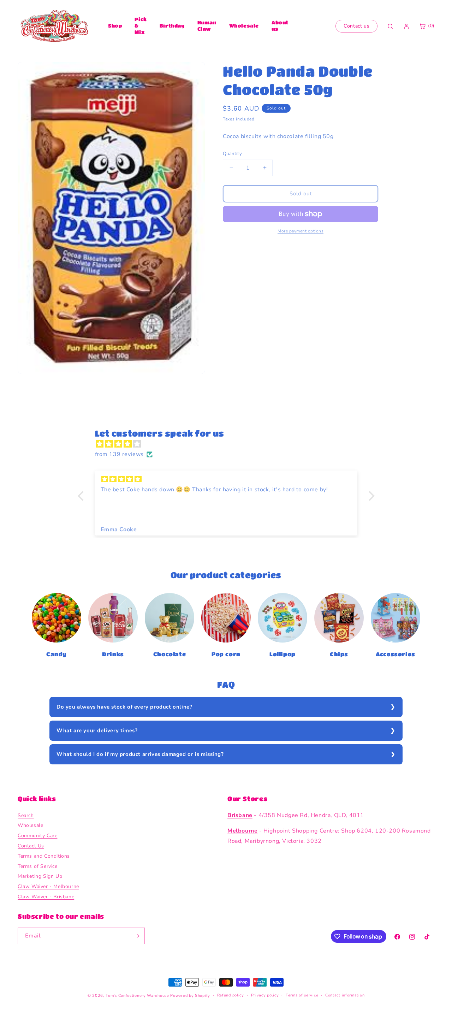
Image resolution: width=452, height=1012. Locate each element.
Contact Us (31, 845)
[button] (82, 496)
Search (26, 815)
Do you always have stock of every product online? (124, 706)
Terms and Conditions (44, 856)
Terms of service (302, 995)
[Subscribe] (136, 936)
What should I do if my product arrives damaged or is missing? (140, 754)
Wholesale (244, 25)
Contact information (344, 995)
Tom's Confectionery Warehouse (137, 995)
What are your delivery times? (96, 730)
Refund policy (230, 995)
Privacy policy (265, 995)
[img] (229, 444)
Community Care (37, 835)
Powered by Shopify (190, 995)
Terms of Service (38, 866)
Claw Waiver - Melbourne (48, 886)
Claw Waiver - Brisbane (46, 896)
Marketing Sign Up (40, 876)
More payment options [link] (300, 231)
